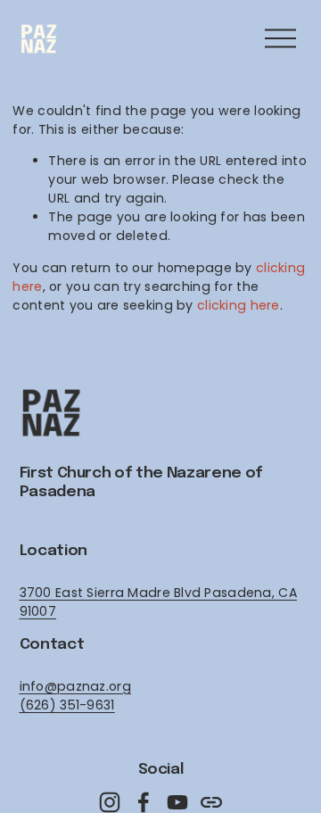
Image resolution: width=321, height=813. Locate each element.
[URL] (211, 802)
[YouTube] (177, 802)
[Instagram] (109, 802)
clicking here (238, 305)
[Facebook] (143, 802)
